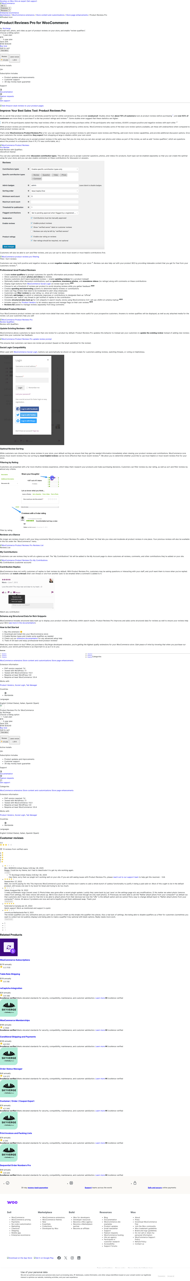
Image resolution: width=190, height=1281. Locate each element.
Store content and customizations (50, 15)
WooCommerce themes (52, 1220)
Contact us (139, 1244)
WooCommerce (17, 1217)
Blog (106, 1217)
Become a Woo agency (82, 1222)
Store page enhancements (77, 15)
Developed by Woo (50, 1228)
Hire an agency (110, 1237)
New (44, 1222)
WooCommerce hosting (114, 1235)
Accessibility (109, 1244)
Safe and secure (155, 1188)
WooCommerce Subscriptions (15, 960)
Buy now (3, 46)
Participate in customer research (112, 1240)
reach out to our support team (126, 877)
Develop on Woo (7, 1)
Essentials (46, 1224)
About (137, 1217)
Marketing (15, 1226)
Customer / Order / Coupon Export (17, 1101)
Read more (8, 901)
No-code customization (21, 1224)
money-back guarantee (38, 1188)
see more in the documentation (22, 623)
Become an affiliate (81, 1228)
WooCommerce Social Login (39, 284)
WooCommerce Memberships (15, 1020)
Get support (32, 1)
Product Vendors (29, 302)
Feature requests (111, 1233)
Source (4, 654)
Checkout (15, 1228)
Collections (47, 1226)
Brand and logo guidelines (146, 1231)
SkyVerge (7, 28)
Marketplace (5, 15)
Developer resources (81, 1220)
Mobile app (16, 1233)
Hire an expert (20, 1)
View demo (4, 50)
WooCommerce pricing (21, 1220)
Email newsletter (111, 1228)
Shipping (15, 1231)
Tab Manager (31, 685)
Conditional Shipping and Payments (18, 1036)
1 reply (7, 872)
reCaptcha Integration (11, 988)
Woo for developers (81, 1217)
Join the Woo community (145, 1226)
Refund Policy (140, 1242)
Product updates (111, 1226)
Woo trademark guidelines (146, 1228)
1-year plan (7, 35)
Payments (15, 1222)
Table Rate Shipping (10, 974)
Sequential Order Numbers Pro (15, 1165)
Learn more (100, 998)
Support (88, 1188)
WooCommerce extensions (23, 15)
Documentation (110, 1220)
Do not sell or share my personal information (144, 1234)
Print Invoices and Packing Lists (16, 1133)
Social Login (20, 685)
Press (137, 1220)
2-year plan (7, 39)
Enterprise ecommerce (20, 1235)
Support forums (110, 1246)
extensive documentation (27, 638)
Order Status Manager (11, 1069)
